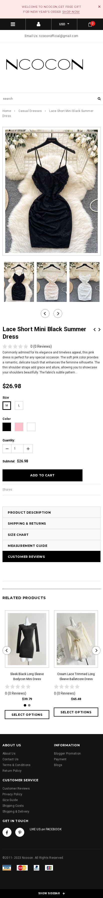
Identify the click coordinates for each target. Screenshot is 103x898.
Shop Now (71, 11)
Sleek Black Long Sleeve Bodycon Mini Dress (27, 676)
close (99, 6)
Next (99, 329)
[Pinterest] (19, 832)
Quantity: (8, 440)
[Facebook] (7, 832)
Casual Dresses (30, 111)
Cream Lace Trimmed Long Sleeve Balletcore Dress (76, 676)
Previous (95, 329)
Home (6, 111)
